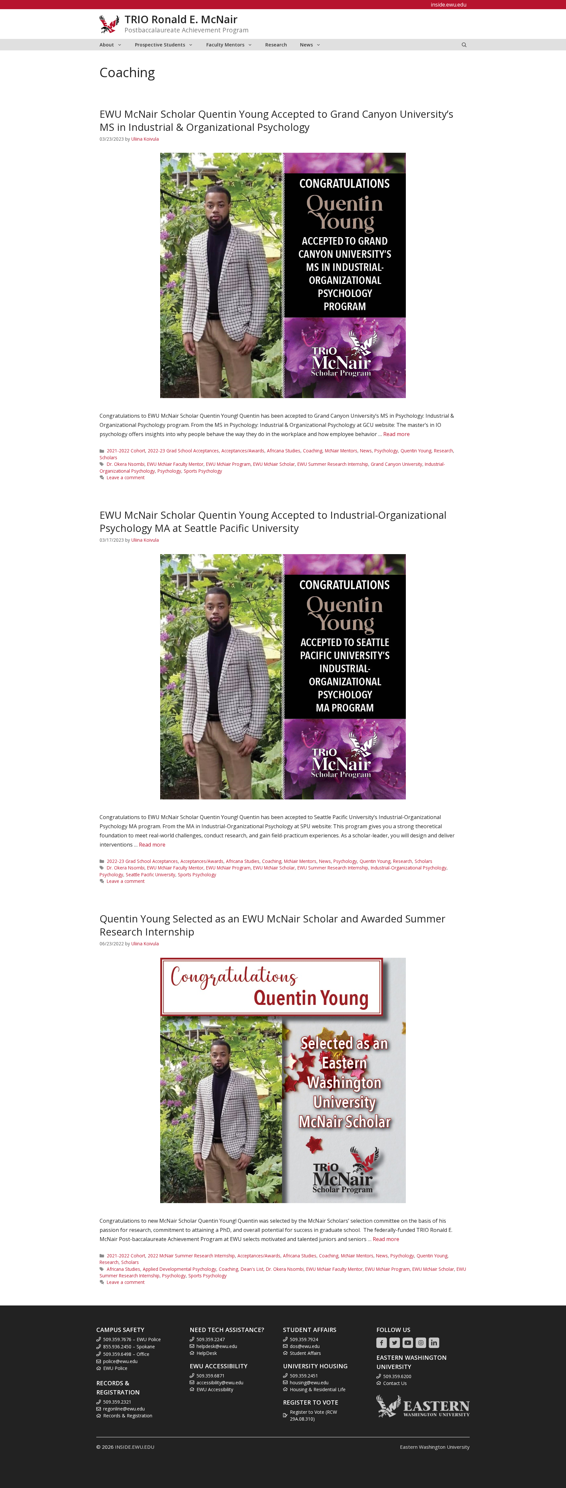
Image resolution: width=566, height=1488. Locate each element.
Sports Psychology (203, 471)
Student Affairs (305, 1353)
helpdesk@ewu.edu (217, 1346)
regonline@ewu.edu (124, 1409)
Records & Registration (127, 1415)
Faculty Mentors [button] (225, 45)
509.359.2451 (304, 1376)
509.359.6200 (397, 1376)
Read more (396, 434)
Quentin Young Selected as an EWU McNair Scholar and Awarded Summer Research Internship (272, 925)
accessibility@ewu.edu (220, 1382)
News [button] (306, 45)
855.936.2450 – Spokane (129, 1346)
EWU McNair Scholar (274, 464)
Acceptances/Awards (242, 450)
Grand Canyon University (396, 464)
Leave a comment (125, 477)
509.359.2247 (211, 1339)
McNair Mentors (341, 450)
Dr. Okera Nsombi (125, 464)
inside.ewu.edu (448, 4)
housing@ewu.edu (309, 1382)
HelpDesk (207, 1353)
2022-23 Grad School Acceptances (183, 450)
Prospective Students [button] (160, 45)
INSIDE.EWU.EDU (134, 1447)
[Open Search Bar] (464, 44)
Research (276, 45)
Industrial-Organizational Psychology (408, 868)
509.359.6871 (211, 1376)
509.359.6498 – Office (126, 1354)
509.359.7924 (304, 1339)
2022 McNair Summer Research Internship (191, 1255)
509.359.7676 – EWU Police (132, 1339)
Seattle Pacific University (150, 874)
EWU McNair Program (228, 464)
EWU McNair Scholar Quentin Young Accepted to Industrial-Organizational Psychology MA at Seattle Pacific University (273, 521)
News (366, 450)
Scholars (108, 457)
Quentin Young (416, 450)
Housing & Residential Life (318, 1389)
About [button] (107, 45)
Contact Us (395, 1383)
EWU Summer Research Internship (332, 464)
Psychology (386, 450)
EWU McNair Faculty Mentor (175, 464)
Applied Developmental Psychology (179, 1269)
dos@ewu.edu (305, 1346)
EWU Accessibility (215, 1389)
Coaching (312, 450)
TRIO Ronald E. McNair (180, 19)
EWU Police (115, 1368)
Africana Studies (283, 450)
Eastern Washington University (435, 1447)
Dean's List (252, 1269)
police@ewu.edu (120, 1361)
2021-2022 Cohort (126, 450)
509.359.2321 (117, 1402)
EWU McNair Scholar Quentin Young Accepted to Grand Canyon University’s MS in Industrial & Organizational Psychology (276, 120)
